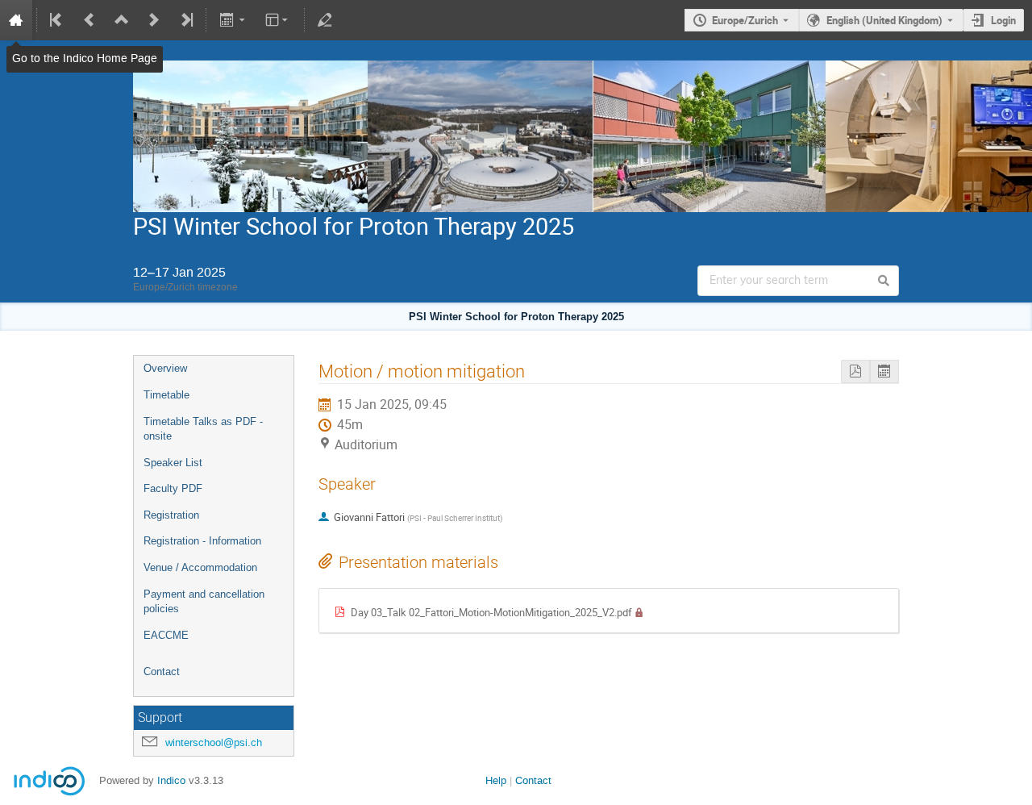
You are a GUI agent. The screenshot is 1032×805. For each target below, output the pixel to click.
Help (495, 780)
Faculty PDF (173, 488)
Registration (171, 515)
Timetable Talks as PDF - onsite (203, 429)
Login (1003, 20)
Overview (165, 368)
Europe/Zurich (745, 20)
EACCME (166, 635)
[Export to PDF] (855, 371)
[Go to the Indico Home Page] (16, 20)
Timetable (166, 395)
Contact (162, 671)
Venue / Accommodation (200, 567)
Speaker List (173, 463)
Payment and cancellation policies (204, 601)
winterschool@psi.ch (213, 742)
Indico (171, 780)
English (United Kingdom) (884, 20)
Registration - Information (202, 541)
